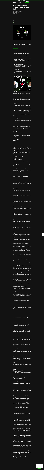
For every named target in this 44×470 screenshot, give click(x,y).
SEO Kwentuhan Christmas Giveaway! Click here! (21, 0)
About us (17, 2)
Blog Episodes (20, 2)
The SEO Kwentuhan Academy (23, 2)
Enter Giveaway (39, 467)
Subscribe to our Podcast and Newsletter (27, 2)
